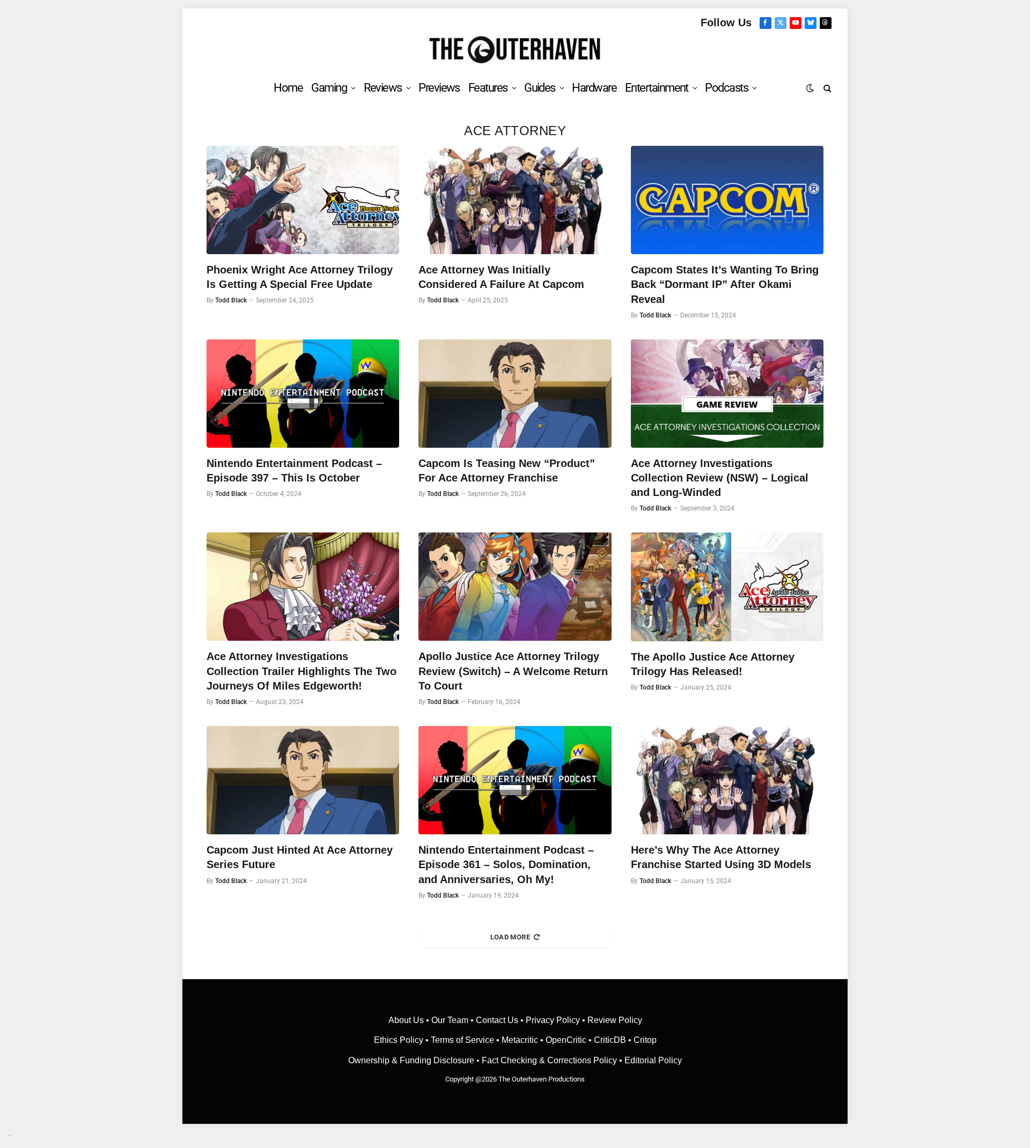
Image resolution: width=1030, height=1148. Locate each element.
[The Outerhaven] (515, 50)
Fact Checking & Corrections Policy (549, 1060)
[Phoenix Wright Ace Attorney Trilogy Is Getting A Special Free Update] (303, 200)
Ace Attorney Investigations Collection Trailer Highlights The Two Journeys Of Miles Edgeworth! (301, 670)
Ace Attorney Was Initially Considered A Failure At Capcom (501, 277)
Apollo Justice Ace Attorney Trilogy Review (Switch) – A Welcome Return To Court (513, 670)
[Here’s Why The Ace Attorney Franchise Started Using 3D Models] (727, 780)
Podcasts (726, 87)
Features (487, 87)
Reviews (383, 87)
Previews (439, 87)
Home (288, 87)
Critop (645, 1040)
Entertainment (656, 87)
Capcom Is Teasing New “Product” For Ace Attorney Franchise (506, 470)
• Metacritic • (520, 1040)
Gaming (329, 87)
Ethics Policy (399, 1040)
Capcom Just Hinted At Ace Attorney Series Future (300, 857)
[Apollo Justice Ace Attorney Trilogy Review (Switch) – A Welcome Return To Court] (514, 586)
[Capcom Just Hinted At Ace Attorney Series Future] (303, 780)
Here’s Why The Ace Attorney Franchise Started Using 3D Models (721, 857)
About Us (407, 1020)
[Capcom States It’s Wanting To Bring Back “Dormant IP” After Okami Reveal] (727, 200)
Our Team (449, 1020)
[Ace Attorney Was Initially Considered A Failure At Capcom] (514, 200)
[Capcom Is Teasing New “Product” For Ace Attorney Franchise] (514, 393)
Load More (510, 937)
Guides (539, 87)
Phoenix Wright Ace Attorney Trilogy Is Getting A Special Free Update (300, 277)
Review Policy (614, 1020)
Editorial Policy (653, 1060)
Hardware (594, 87)
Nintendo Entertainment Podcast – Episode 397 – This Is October (294, 470)
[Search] (826, 88)
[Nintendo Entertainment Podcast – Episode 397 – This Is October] (303, 393)
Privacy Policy (553, 1020)
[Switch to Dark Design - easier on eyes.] (810, 88)
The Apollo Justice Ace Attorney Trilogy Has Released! (712, 664)
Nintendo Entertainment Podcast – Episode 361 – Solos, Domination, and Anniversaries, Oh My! (506, 864)
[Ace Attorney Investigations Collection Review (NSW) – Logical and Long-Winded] (727, 393)
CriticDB (610, 1040)
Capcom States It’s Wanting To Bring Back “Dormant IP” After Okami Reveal (725, 284)
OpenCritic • (570, 1040)
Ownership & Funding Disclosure (412, 1060)
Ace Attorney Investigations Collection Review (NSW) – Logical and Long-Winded (719, 477)
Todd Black (231, 300)
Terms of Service (462, 1040)
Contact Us (497, 1020)
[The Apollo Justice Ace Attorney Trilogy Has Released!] (727, 586)
